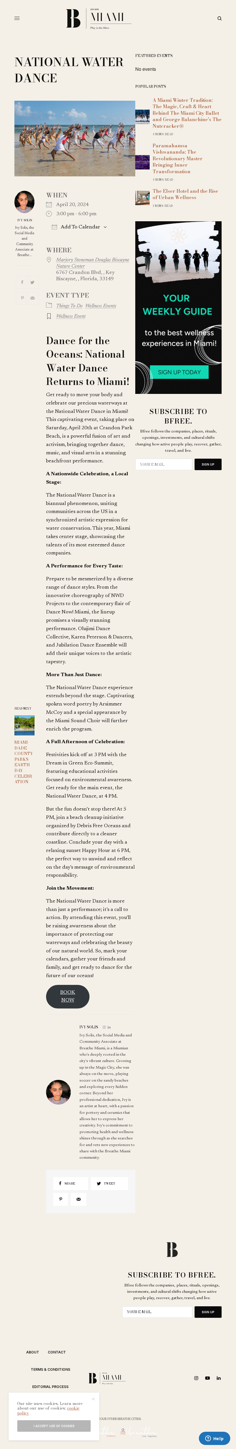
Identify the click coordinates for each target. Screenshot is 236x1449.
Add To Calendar (80, 227)
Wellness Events (100, 306)
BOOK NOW (67, 996)
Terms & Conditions (50, 1369)
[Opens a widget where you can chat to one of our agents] (214, 1439)
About (32, 1352)
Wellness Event (70, 316)
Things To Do (69, 306)
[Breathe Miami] (118, 18)
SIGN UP (208, 464)
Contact (57, 1352)
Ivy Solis (24, 220)
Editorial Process (50, 1387)
